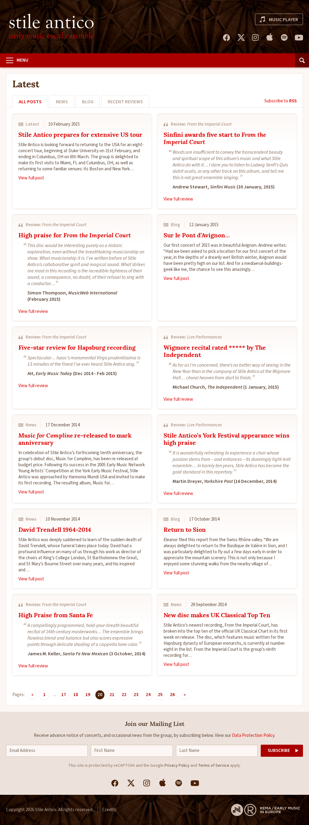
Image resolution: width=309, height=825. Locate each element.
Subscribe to (280, 101)
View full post (31, 178)
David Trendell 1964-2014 (54, 530)
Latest (32, 124)
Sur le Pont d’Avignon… (197, 236)
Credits (109, 810)
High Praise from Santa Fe (55, 616)
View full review (178, 199)
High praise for (74, 236)
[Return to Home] (51, 27)
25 (160, 695)
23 (136, 695)
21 (112, 695)
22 (124, 695)
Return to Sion (185, 530)
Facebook (226, 37)
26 (172, 695)
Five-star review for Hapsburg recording (76, 348)
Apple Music (270, 37)
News (62, 101)
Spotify (284, 37)
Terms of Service (213, 765)
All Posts (30, 101)
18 (75, 695)
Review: (201, 124)
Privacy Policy (177, 765)
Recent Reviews (125, 101)
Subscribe (279, 750)
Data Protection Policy (253, 735)
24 (148, 695)
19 (87, 695)
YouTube (298, 37)
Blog (88, 101)
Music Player (283, 19)
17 (63, 695)
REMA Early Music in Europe (265, 810)
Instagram (255, 37)
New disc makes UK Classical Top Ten (217, 616)
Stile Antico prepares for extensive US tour (80, 135)
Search (302, 60)
